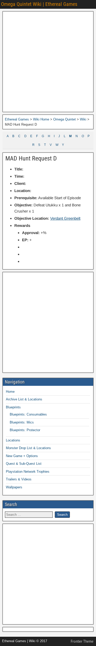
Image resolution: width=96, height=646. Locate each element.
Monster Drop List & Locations (28, 448)
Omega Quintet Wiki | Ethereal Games (39, 4)
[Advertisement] (48, 62)
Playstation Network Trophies (27, 471)
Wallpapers (14, 487)
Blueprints (13, 407)
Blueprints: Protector (25, 430)
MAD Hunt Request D (31, 158)
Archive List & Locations (24, 399)
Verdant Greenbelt (65, 218)
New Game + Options (22, 456)
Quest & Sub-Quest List (23, 464)
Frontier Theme (82, 641)
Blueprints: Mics (22, 422)
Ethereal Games (17, 119)
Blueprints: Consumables (28, 414)
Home (10, 391)
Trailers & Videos (18, 479)
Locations (13, 440)
